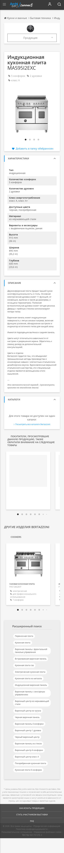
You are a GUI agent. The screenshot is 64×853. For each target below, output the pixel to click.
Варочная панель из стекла (28, 743)
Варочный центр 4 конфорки (29, 750)
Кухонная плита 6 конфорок (28, 769)
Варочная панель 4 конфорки (29, 723)
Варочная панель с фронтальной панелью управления (31, 651)
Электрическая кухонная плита (30, 671)
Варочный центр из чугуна (28, 710)
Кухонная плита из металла (28, 678)
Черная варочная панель (27, 717)
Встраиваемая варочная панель (30, 658)
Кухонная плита (22, 642)
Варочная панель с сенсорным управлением (30, 693)
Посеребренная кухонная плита (30, 763)
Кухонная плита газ (24, 665)
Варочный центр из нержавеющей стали (32, 703)
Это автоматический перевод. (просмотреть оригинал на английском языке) (31, 386)
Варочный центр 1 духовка (28, 730)
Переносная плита (24, 636)
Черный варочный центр (27, 737)
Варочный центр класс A (27, 756)
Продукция (30, 38)
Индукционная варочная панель (31, 685)
